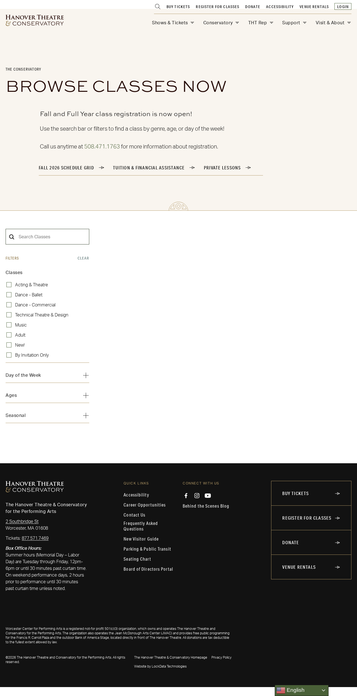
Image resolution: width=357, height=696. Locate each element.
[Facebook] (186, 495)
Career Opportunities (145, 505)
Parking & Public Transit (147, 549)
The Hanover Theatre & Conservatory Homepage (170, 657)
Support (291, 23)
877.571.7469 (35, 538)
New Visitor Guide (141, 539)
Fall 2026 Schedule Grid (66, 168)
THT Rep (257, 23)
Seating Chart (137, 559)
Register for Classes (217, 6)
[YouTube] (207, 495)
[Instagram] (197, 495)
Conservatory (218, 23)
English (295, 690)
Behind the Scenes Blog (206, 506)
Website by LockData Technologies (160, 666)
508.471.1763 (102, 147)
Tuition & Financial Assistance (149, 168)
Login (343, 6)
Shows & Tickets (170, 23)
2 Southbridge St (22, 521)
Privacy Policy (221, 657)
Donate (252, 6)
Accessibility (280, 6)
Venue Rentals (314, 6)
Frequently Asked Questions (141, 526)
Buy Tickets (178, 6)
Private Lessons (222, 168)
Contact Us (134, 515)
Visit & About (330, 23)
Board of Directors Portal (148, 569)
